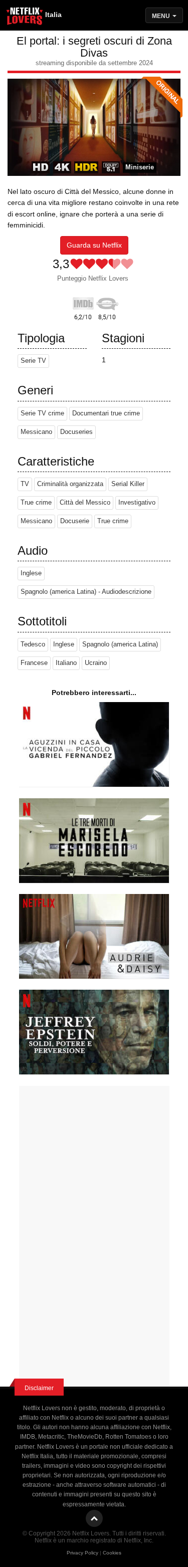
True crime (36, 502)
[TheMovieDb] (107, 302)
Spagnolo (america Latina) (120, 644)
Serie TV (33, 360)
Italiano (66, 662)
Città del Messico (85, 502)
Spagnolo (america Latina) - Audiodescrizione (86, 591)
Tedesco (33, 644)
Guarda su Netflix (94, 245)
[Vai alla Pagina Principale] (25, 18)
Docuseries (76, 431)
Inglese (31, 573)
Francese (34, 662)
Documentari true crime (106, 413)
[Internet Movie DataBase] (83, 302)
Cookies (112, 1552)
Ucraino (96, 662)
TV (25, 484)
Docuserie (74, 521)
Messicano (36, 431)
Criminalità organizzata (70, 484)
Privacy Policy (82, 1552)
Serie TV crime (42, 413)
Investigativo (136, 502)
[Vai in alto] (94, 1518)
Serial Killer (127, 484)
